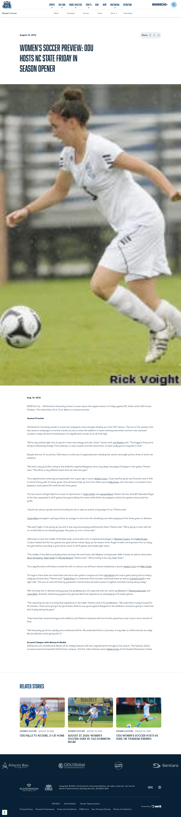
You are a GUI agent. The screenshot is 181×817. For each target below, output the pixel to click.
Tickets (88, 4)
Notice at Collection (122, 809)
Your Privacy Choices (101, 809)
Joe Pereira (118, 442)
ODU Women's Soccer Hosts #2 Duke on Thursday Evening (137, 737)
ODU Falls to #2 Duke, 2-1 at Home (42, 735)
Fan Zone (62, 4)
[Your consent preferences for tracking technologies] (4, 812)
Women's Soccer (28, 731)
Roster (86, 13)
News (56, 13)
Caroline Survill (136, 578)
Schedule (71, 13)
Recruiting (127, 4)
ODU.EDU (56, 803)
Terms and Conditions (67, 809)
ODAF (97, 4)
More (113, 13)
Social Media (70, 804)
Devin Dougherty (35, 558)
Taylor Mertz (33, 518)
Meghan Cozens (122, 539)
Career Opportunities (90, 804)
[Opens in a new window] (150, 787)
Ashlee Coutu (100, 479)
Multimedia (115, 4)
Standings (128, 13)
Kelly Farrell (49, 558)
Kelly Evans (113, 482)
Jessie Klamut (106, 494)
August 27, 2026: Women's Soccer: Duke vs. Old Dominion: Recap (89, 739)
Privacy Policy (26, 809)
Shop (105, 4)
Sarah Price (69, 578)
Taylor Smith (89, 494)
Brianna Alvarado (137, 591)
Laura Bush (32, 594)
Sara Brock (109, 575)
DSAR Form (84, 809)
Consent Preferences (44, 809)
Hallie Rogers (141, 539)
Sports (52, 4)
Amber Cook (130, 566)
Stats (100, 13)
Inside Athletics (75, 4)
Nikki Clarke (146, 566)
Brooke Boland (66, 558)
